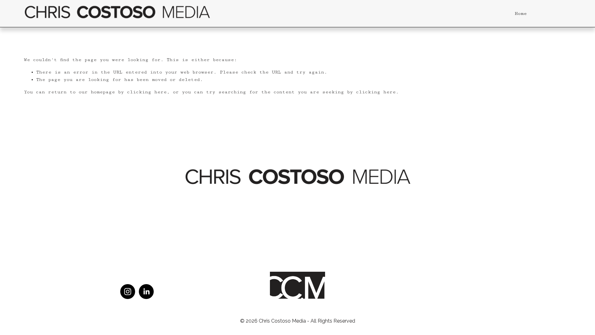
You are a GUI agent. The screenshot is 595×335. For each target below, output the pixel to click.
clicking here (147, 92)
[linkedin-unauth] (146, 291)
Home (521, 13)
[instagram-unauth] (127, 291)
